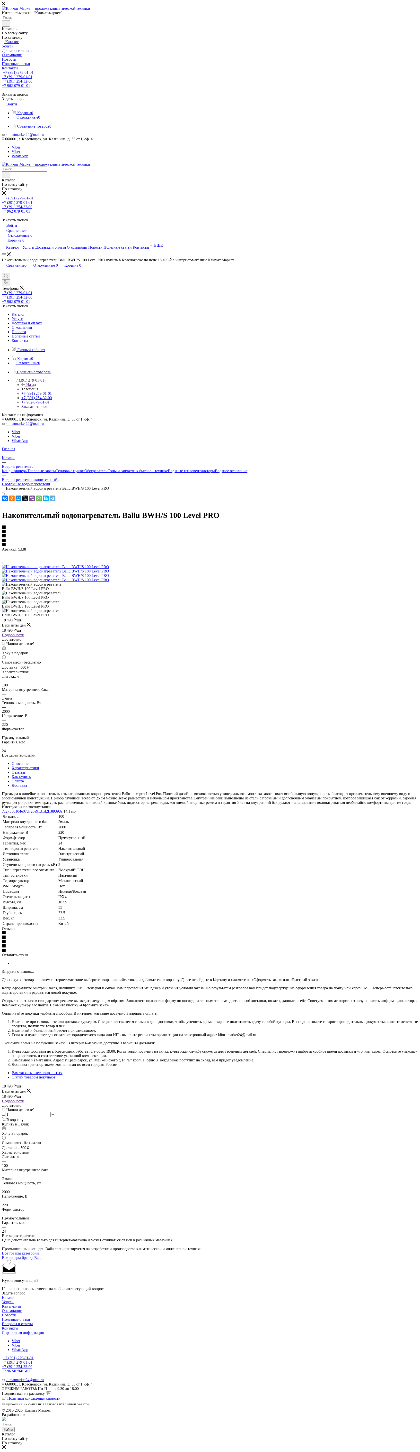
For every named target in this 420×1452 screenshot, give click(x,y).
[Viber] (32, 498)
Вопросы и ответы (17, 1324)
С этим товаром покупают (33, 1077)
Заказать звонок (34, 406)
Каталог (8, 1297)
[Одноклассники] (12, 498)
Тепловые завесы (41, 471)
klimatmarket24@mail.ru (25, 134)
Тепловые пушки (70, 471)
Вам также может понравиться (37, 1073)
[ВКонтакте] (5, 498)
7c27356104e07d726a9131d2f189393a (32, 811)
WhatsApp (20, 156)
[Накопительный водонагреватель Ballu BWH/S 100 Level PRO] (55, 567)
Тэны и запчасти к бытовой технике (138, 471)
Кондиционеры (14, 471)
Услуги (8, 1302)
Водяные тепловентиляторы (191, 471)
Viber (16, 147)
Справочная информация (23, 1332)
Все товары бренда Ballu (22, 1257)
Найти (8, 1429)
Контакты (10, 1328)
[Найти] (6, 23)
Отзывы (18, 772)
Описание (20, 763)
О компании (12, 1311)
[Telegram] (52, 498)
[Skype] (46, 498)
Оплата (18, 781)
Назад (31, 385)
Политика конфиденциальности (34, 1398)
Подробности (13, 635)
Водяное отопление (231, 471)
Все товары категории (20, 1253)
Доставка (19, 785)
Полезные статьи (16, 1319)
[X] (25, 498)
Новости (9, 1315)
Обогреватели (96, 471)
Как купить (21, 777)
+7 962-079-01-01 (16, 86)
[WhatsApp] (39, 498)
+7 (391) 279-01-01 (18, 72)
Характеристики (25, 768)
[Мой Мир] (18, 498)
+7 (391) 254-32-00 (17, 81)
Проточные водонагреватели (26, 484)
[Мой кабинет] (4, 271)
